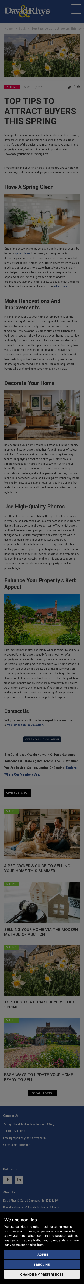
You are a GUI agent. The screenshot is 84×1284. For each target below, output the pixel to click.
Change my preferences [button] (42, 1274)
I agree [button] (42, 1254)
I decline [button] (42, 1264)
